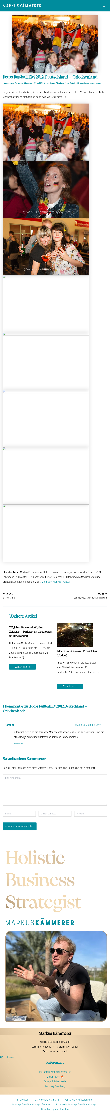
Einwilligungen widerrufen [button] (55, 1109)
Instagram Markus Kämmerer (55, 1071)
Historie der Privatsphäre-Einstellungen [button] (77, 1104)
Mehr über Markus (51, 581)
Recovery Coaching (55, 1086)
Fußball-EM (74, 83)
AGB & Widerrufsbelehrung (79, 1099)
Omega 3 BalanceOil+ (55, 1081)
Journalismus (50, 83)
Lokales (98, 83)
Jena (81, 83)
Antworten (18, 743)
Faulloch (60, 83)
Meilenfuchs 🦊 (55, 1076)
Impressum (23, 1099)
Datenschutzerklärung (47, 1099)
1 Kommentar (8, 83)
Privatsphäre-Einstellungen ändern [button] (31, 1104)
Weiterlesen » (22, 666)
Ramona (9, 725)
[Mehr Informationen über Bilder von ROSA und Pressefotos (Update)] (75, 634)
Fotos (67, 83)
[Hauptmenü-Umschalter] (103, 5)
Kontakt (67, 581)
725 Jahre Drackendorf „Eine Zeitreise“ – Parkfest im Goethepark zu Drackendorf (30, 631)
